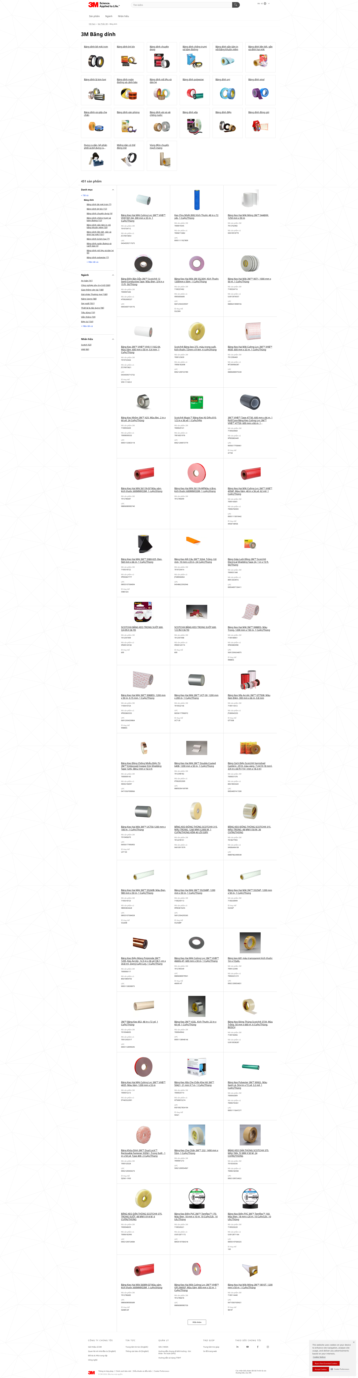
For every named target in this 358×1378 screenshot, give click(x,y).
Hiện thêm (197, 1322)
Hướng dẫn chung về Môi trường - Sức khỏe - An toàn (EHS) (174, 1352)
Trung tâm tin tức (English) (137, 1347)
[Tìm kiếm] (236, 5)
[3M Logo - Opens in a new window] (104, 5)
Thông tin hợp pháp (105, 1371)
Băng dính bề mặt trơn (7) (99, 204)
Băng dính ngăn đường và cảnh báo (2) (99, 244)
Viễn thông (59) (88, 317)
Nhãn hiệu (123, 16)
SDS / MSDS (163, 1347)
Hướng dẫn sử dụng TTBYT (169, 1357)
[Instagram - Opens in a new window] (268, 1347)
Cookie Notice (319, 1357)
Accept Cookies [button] (321, 1369)
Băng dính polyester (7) (98, 257)
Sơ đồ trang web (210, 1351)
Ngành (108, 16)
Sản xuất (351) (88, 303)
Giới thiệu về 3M (95, 1347)
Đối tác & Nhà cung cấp (97, 1355)
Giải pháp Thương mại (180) (94, 294)
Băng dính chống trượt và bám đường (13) (99, 219)
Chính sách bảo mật (123, 1371)
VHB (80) (85, 349)
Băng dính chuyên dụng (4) (99, 213)
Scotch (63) (86, 344)
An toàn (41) (87, 280)
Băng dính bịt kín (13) (97, 209)
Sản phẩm (94, 16)
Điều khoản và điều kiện (142, 1371)
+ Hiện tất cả (92, 262)
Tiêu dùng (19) (88, 312)
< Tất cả (84, 195)
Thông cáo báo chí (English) (137, 1351)
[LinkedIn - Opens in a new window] (237, 1347)
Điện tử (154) (87, 321)
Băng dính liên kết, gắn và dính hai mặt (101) (99, 233)
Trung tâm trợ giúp (211, 1347)
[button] (340, 1369)
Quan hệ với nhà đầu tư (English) (102, 1351)
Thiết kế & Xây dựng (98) (92, 308)
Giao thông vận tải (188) (92, 289)
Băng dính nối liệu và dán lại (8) (100, 251)
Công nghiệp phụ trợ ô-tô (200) (95, 285)
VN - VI (260, 3)
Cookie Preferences (161, 1371)
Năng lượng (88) (89, 298)
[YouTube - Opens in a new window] (247, 1347)
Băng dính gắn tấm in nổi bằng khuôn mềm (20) (99, 226)
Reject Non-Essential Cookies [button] (326, 1363)
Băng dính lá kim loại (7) (98, 239)
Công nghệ (92, 1360)
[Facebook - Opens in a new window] (258, 1347)
